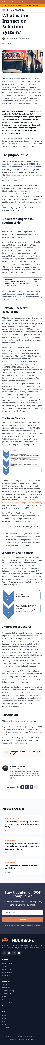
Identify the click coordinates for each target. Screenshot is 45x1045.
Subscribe (22, 919)
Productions (6, 975)
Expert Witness (7, 972)
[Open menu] (42, 10)
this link (13, 329)
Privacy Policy (6, 1024)
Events (4, 997)
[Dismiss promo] (43, 2)
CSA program (11, 175)
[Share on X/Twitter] (27, 787)
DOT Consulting (7, 963)
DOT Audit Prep (7, 969)
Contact (4, 1018)
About (4, 1015)
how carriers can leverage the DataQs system (20, 679)
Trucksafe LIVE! (7, 1003)
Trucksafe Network (8, 994)
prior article (14, 674)
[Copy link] (36, 787)
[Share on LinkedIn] (22, 787)
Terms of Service (7, 1027)
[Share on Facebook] (31, 787)
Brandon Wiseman (18, 766)
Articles (4, 985)
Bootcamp (5, 1000)
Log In (4, 1021)
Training (4, 966)
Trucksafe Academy (18, 743)
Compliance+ (6, 988)
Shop (4, 1006)
